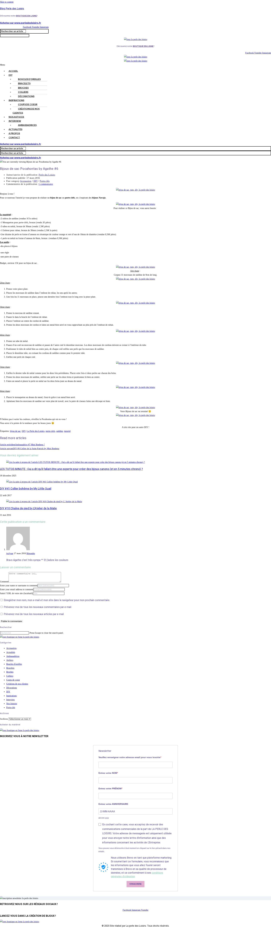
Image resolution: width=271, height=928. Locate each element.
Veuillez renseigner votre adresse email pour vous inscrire (129, 757)
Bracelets (24, 83)
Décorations (26, 96)
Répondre (31, 553)
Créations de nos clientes (26, 110)
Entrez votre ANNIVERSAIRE (113, 804)
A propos (14, 133)
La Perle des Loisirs (35, 431)
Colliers (23, 92)
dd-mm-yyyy (103, 818)
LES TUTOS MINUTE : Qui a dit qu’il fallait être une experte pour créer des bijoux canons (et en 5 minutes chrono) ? (71, 469)
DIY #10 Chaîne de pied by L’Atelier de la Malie (28, 508)
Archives (4, 719)
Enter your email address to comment (16, 589)
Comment (4, 581)
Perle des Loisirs (47, 175)
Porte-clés (44, 181)
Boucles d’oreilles (29, 79)
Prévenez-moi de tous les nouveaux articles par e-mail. (34, 614)
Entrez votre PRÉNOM (110, 788)
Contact (14, 137)
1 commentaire (46, 184)
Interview (15, 121)
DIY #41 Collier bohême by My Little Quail (25, 488)
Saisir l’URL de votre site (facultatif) (16, 593)
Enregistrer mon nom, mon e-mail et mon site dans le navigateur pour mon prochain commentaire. (57, 600)
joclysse (9, 553)
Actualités (15, 129)
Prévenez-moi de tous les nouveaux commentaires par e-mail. (38, 607)
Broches (23, 87)
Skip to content (6, 2)
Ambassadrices (27, 125)
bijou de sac (15, 431)
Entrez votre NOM (107, 773)
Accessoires (25, 181)
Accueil (13, 71)
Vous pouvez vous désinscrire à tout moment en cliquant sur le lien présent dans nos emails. (134, 850)
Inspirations (16, 100)
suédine (59, 431)
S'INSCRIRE (135, 884)
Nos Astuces (16, 117)
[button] (135, 65)
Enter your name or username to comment (18, 585)
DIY (10, 75)
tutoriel (67, 431)
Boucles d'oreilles (14, 664)
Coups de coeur (27, 104)
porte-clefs (50, 431)
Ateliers (9, 660)
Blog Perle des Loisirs (12, 8)
